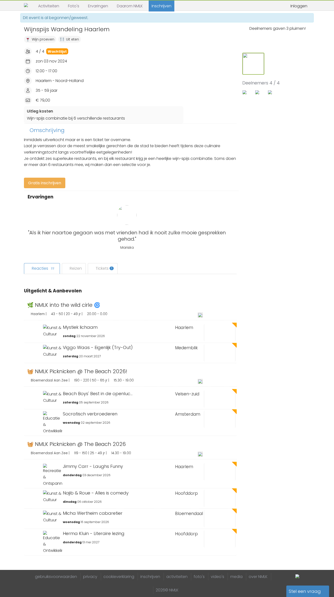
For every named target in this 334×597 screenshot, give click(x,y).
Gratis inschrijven (44, 183)
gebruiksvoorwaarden (56, 576)
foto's (199, 576)
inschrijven (150, 576)
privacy (90, 576)
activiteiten (177, 576)
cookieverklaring (118, 576)
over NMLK (258, 576)
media (236, 576)
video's (217, 576)
